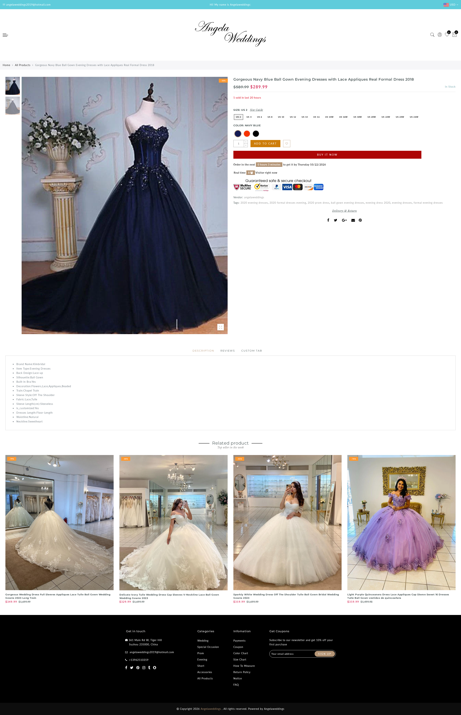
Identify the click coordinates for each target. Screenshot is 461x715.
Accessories (204, 672)
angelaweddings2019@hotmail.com (152, 652)
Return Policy (241, 672)
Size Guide (256, 110)
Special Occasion (208, 646)
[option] (125, 205)
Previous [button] (28, 207)
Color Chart (240, 653)
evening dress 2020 (378, 202)
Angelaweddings (274, 708)
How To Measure (244, 665)
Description (203, 350)
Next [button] (216, 207)
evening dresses (402, 202)
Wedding (203, 640)
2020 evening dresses (254, 202)
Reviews (227, 350)
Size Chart (239, 659)
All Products (22, 65)
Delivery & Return (344, 210)
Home (6, 65)
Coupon (238, 646)
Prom (200, 653)
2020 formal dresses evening (288, 202)
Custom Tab (251, 350)
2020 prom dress (318, 202)
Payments (239, 640)
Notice (237, 678)
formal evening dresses (428, 202)
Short (200, 665)
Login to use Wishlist (286, 143)
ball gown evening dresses (347, 202)
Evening (202, 659)
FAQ (236, 684)
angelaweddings (254, 197)
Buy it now (327, 154)
